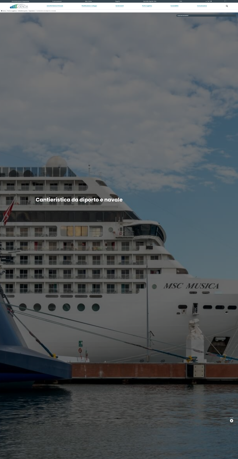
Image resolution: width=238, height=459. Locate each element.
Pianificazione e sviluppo (89, 6)
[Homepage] (19, 6)
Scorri (231, 418)
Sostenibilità (174, 6)
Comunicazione (202, 6)
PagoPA (117, 1)
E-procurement (57, 1)
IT (225, 1)
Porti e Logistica (147, 6)
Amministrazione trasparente (20, 1)
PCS (181, 1)
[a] (208, 1)
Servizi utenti (120, 6)
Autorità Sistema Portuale (55, 6)
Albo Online (88, 1)
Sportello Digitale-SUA (149, 1)
